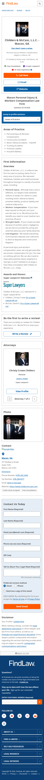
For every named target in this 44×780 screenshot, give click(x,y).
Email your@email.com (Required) (18, 532)
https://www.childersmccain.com (23, 486)
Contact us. (24, 682)
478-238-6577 (18, 479)
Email (9, 586)
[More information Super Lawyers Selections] (31, 277)
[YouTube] (12, 716)
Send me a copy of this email (19, 591)
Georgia (19, 10)
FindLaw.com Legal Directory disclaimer (18, 634)
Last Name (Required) (13, 521)
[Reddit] (35, 716)
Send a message (14, 483)
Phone (20, 586)
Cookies (34, 774)
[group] (22, 376)
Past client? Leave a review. (22, 48)
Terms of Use (18, 599)
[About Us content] (39, 731)
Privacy (13, 774)
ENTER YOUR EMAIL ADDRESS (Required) (17, 697)
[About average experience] (31, 70)
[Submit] (39, 701)
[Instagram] (27, 716)
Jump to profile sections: (14, 114)
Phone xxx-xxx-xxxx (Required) (17, 544)
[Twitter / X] (19, 716)
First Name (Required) (13, 509)
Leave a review (22, 378)
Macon (27, 10)
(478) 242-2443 (22, 475)
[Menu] (3, 3)
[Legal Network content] (39, 761)
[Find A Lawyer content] (39, 739)
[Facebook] (4, 716)
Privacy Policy (34, 599)
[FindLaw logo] (13, 3)
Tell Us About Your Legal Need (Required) (21, 567)
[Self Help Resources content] (39, 746)
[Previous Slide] (9, 399)
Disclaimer (23, 774)
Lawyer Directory (8, 10)
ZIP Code (7, 555)
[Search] (39, 3)
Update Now (18, 621)
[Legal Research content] (39, 753)
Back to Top (23, 653)
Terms (4, 774)
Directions (6, 471)
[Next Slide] (34, 399)
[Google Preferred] (4, 723)
